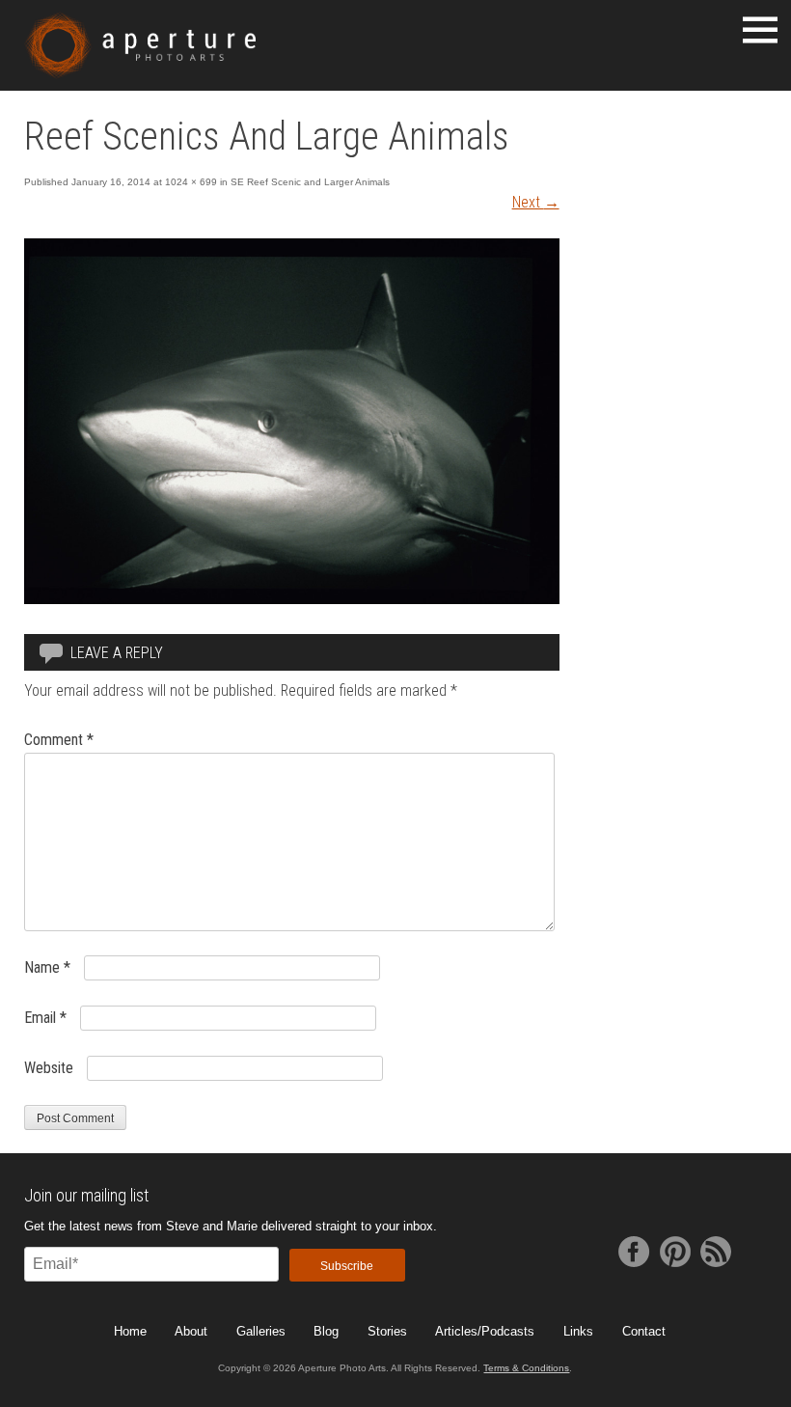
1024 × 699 (191, 182)
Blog (326, 1331)
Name (47, 967)
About (191, 1331)
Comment (59, 740)
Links (578, 1331)
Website (48, 1068)
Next (535, 202)
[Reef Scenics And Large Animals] (291, 599)
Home (130, 1331)
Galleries (261, 1331)
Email (45, 1017)
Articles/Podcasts (484, 1331)
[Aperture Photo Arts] (140, 45)
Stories (387, 1331)
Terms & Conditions (526, 1368)
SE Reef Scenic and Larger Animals (310, 182)
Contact (644, 1331)
